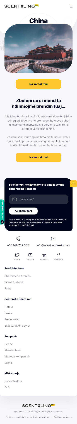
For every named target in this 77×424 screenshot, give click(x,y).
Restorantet (11, 319)
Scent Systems (13, 282)
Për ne (8, 344)
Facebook (58, 259)
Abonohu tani (23, 210)
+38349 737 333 (18, 245)
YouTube (30, 259)
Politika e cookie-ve (63, 417)
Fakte (7, 288)
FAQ (6, 387)
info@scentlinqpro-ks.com (53, 245)
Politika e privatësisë (15, 417)
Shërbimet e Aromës (17, 276)
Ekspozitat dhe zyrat (17, 325)
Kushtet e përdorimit (39, 417)
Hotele (8, 307)
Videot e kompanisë (17, 356)
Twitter (17, 259)
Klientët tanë (12, 350)
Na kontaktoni (38, 84)
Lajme (8, 362)
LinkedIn (44, 259)
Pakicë (8, 313)
